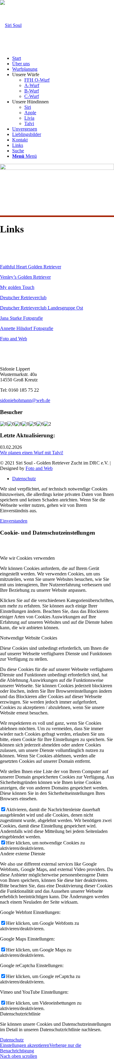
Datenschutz (12, 1039)
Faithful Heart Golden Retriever (30, 266)
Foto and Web (13, 338)
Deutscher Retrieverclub (23, 297)
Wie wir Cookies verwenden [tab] (27, 558)
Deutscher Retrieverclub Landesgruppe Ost (41, 307)
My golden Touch (17, 287)
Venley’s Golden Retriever (25, 277)
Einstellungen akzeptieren (24, 1045)
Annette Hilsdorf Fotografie (26, 328)
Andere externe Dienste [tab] (22, 853)
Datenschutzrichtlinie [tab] (20, 1013)
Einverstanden (13, 520)
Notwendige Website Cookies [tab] (28, 637)
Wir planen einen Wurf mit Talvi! (31, 452)
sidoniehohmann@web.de (25, 400)
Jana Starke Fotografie (21, 318)
